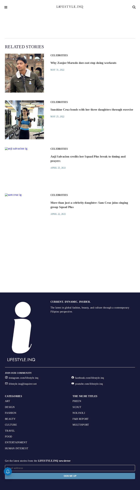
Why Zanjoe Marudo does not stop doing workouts (83, 62)
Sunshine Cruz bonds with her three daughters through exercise (91, 109)
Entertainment (16, 442)
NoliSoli (79, 413)
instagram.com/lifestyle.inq (23, 378)
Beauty (10, 419)
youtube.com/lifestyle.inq (89, 384)
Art (7, 401)
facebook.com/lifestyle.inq (89, 378)
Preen (77, 401)
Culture (11, 424)
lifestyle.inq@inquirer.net (23, 384)
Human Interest (16, 448)
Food (8, 436)
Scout (77, 407)
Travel (10, 430)
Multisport (81, 424)
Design (10, 407)
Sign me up (70, 476)
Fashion (10, 413)
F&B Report (81, 419)
